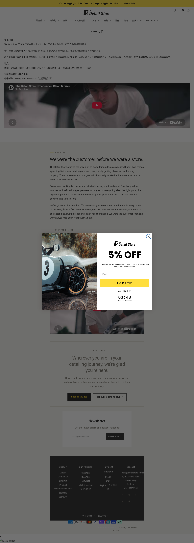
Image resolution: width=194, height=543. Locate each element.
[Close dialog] (148, 236)
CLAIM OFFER (124, 283)
